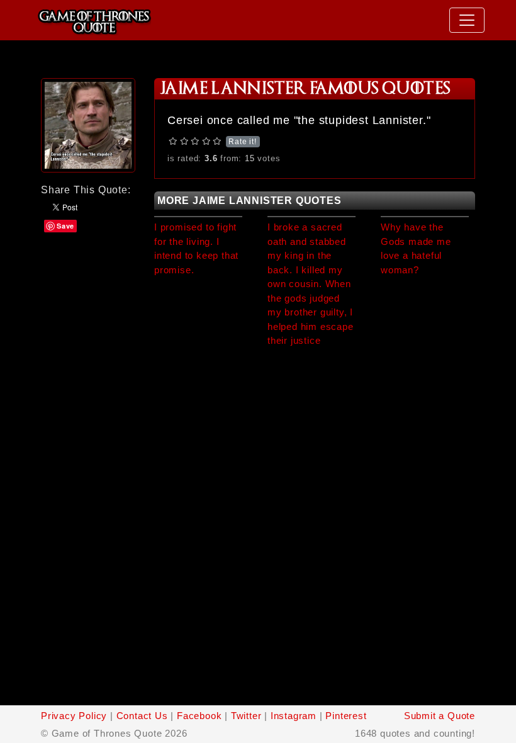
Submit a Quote (439, 715)
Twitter (246, 715)
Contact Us (142, 715)
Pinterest (345, 715)
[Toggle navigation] (467, 20)
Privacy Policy (74, 715)
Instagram (294, 715)
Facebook (199, 715)
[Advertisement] (88, 272)
